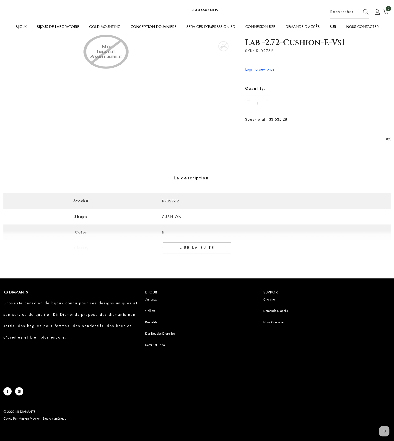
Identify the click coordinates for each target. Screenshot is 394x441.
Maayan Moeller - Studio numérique (42, 418)
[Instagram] (19, 391)
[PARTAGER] (387, 139)
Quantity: (255, 88)
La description (191, 178)
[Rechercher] (349, 11)
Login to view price (260, 69)
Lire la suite (197, 247)
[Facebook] (7, 391)
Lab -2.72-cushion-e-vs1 (295, 42)
